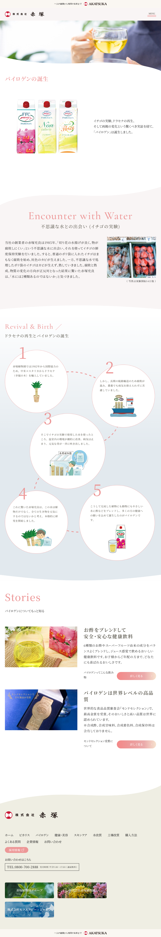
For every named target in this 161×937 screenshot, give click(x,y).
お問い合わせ (53, 842)
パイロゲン (42, 835)
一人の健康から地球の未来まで (68, 4)
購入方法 (131, 835)
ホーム (9, 835)
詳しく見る (136, 676)
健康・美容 (61, 835)
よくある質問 (13, 842)
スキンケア (80, 835)
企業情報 (32, 842)
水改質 (97, 835)
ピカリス (24, 835)
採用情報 (14, 850)
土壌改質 (113, 835)
